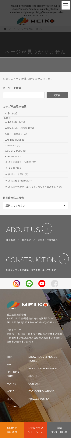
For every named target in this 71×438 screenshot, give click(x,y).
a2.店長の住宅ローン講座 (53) (20, 162)
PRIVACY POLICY (39, 399)
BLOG (10, 399)
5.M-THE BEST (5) (15, 140)
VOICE (11, 391)
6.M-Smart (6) (12, 145)
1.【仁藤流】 (11, 113)
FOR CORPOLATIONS (41, 391)
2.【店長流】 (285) (15, 122)
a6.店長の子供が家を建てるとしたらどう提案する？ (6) (33, 187)
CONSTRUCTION (31, 260)
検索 (57, 95)
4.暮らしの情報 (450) (16, 134)
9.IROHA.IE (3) (13, 156)
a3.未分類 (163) (13, 168)
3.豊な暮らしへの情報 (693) (19, 128)
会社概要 (10, 240)
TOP (9, 357)
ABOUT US (23, 230)
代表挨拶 (26, 240)
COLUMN (12, 406)
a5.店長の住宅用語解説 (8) (19, 180)
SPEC (10, 364)
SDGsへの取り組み (48, 240)
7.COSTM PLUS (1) (15, 151)
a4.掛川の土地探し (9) (16, 174)
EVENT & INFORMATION (43, 368)
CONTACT (34, 383)
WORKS (11, 383)
